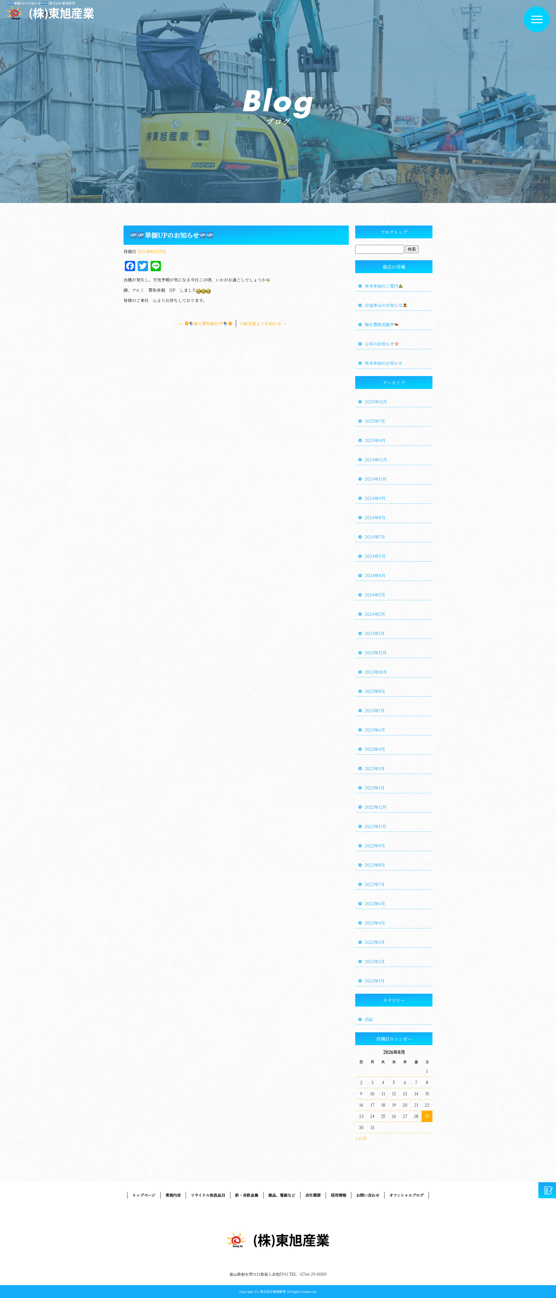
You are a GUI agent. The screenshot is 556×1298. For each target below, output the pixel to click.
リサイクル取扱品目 (208, 1195)
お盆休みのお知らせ (384, 305)
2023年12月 (376, 652)
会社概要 (313, 1195)
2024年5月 (375, 556)
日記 (369, 1019)
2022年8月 (375, 865)
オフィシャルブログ (406, 1195)
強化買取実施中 (379, 324)
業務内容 (173, 1195)
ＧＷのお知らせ (379, 344)
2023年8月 (375, 691)
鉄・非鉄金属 (246, 1195)
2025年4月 (375, 440)
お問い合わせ (367, 1195)
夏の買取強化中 (201, 323)
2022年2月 (375, 961)
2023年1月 (375, 788)
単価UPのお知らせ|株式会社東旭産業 (44, 3)
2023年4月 (375, 749)
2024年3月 (375, 595)
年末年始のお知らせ (384, 363)
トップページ (143, 1195)
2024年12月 (376, 459)
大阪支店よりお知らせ (262, 323)
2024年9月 (375, 498)
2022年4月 (375, 923)
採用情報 (338, 1195)
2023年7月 (375, 710)
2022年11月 (375, 826)
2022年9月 (375, 845)
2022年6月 (375, 903)
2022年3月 (375, 942)
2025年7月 (375, 421)
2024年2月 (375, 614)
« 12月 (361, 1138)
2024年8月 (375, 517)
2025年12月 (376, 402)
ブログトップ (393, 232)
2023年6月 (375, 730)
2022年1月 (375, 981)
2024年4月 (375, 575)
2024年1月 (375, 633)
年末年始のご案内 (381, 286)
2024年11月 (376, 479)
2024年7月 (375, 537)
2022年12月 (376, 807)
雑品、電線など (281, 1195)
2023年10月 (376, 672)
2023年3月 (375, 768)
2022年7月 (375, 884)
